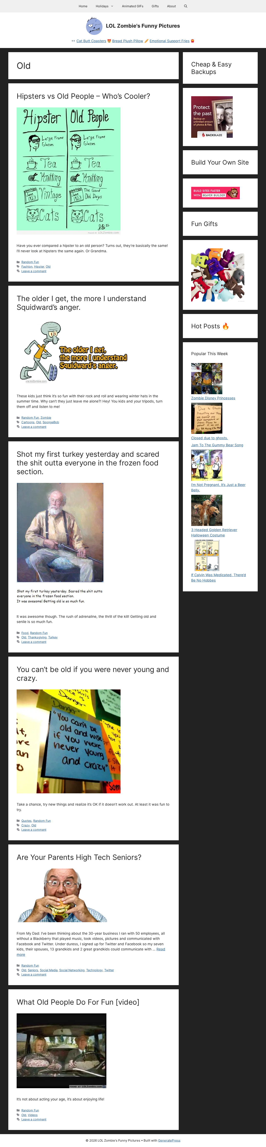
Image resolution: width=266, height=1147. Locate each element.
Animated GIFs (132, 6)
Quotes (26, 820)
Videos (33, 1115)
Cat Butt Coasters (91, 41)
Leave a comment (33, 271)
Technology (94, 970)
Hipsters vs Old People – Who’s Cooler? (83, 96)
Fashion (26, 266)
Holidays (102, 6)
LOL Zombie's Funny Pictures (143, 26)
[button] (185, 6)
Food (24, 633)
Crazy (25, 825)
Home (83, 6)
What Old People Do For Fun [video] (78, 1002)
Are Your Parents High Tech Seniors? (79, 857)
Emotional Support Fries (170, 41)
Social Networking (72, 970)
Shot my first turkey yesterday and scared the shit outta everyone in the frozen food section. (88, 463)
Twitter (109, 970)
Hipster (39, 266)
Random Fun (30, 262)
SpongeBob (51, 422)
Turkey (53, 637)
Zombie (46, 417)
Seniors (33, 970)
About (171, 6)
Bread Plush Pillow (127, 41)
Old (48, 266)
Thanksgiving (37, 637)
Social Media (49, 970)
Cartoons (27, 422)
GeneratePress (169, 1140)
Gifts (155, 6)
